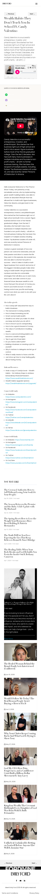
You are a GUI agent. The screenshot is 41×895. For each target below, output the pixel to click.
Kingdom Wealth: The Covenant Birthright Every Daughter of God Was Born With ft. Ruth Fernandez (20, 809)
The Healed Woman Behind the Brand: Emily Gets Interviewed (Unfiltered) (19, 666)
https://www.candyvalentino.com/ (18, 397)
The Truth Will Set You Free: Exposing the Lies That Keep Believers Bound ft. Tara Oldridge (19, 537)
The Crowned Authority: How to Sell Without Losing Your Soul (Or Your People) (20, 492)
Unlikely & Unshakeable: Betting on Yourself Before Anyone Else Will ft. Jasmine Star (19, 845)
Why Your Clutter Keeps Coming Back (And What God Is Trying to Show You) (20, 736)
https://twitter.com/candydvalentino (19, 417)
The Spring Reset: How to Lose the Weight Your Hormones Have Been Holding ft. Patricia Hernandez (20, 522)
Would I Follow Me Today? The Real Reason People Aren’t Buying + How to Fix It (19, 701)
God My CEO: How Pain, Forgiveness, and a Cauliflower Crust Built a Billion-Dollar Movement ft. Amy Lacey (19, 772)
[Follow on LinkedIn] (24, 880)
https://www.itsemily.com (24, 440)
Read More (8, 638)
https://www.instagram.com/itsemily (19, 445)
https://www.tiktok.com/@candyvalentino (21, 430)
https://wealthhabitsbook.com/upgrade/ (21, 383)
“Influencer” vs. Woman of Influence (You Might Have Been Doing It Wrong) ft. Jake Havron (19, 603)
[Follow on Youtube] (20, 880)
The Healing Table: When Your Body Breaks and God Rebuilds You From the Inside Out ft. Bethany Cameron (20, 553)
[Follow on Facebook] (16, 880)
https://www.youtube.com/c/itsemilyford (21, 463)
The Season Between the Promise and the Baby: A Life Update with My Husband (20, 506)
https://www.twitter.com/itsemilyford (19, 458)
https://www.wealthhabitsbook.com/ (19, 378)
